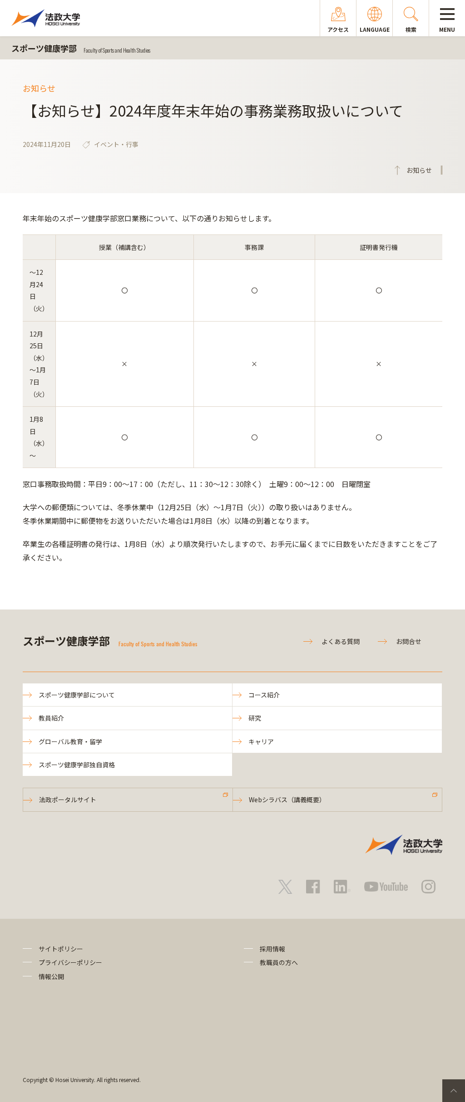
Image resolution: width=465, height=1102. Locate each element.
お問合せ (408, 641)
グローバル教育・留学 (70, 741)
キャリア (261, 741)
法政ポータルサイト (67, 799)
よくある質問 (341, 641)
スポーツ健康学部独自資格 (77, 764)
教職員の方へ (279, 962)
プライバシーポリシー (70, 962)
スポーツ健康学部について (77, 694)
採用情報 (272, 948)
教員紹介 (51, 717)
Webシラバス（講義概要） (287, 799)
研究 (254, 717)
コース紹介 (264, 694)
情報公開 (51, 976)
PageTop (453, 1090)
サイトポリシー (61, 948)
